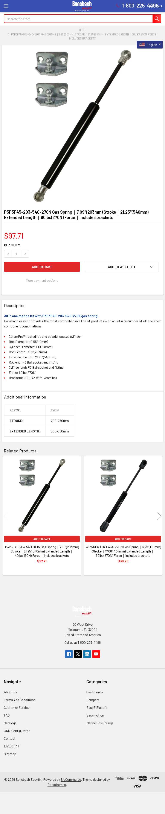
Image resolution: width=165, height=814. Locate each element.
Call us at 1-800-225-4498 (82, 642)
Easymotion (95, 715)
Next (159, 516)
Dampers (92, 700)
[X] (78, 654)
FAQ (7, 715)
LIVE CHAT (11, 746)
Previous (5, 516)
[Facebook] (69, 654)
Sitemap (10, 754)
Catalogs (10, 723)
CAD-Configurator (17, 731)
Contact (9, 738)
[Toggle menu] (6, 6)
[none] (82, 125)
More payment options (42, 280)
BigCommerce (71, 779)
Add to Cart (41, 539)
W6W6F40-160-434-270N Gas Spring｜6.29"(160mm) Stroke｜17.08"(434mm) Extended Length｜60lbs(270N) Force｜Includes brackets (123, 551)
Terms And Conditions (19, 700)
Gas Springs (94, 692)
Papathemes (56, 784)
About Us (10, 692)
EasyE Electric (96, 707)
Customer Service (16, 707)
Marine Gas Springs (99, 723)
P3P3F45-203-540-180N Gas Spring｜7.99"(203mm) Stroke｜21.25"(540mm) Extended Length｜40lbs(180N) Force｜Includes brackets (42, 551)
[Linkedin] (87, 654)
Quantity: (12, 245)
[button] (122, 267)
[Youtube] (96, 654)
